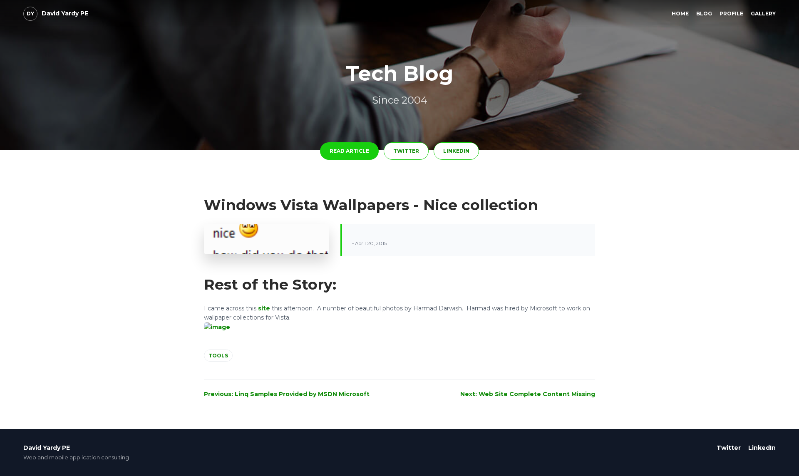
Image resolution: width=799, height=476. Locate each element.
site (264, 308)
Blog (704, 13)
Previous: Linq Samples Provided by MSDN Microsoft (287, 394)
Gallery (763, 13)
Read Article (349, 151)
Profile (731, 13)
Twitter (406, 151)
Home (680, 13)
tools (218, 355)
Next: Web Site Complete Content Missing (527, 394)
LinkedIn (456, 151)
